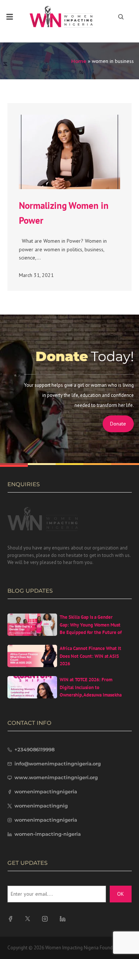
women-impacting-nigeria (47, 834)
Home (78, 61)
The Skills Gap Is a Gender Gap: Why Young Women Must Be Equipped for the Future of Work (91, 628)
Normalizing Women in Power (64, 213)
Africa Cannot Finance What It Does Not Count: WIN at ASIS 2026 (90, 656)
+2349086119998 (34, 749)
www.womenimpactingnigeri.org (56, 777)
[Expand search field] (121, 17)
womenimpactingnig (41, 806)
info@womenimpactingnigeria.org (57, 764)
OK (120, 893)
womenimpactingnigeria (45, 791)
